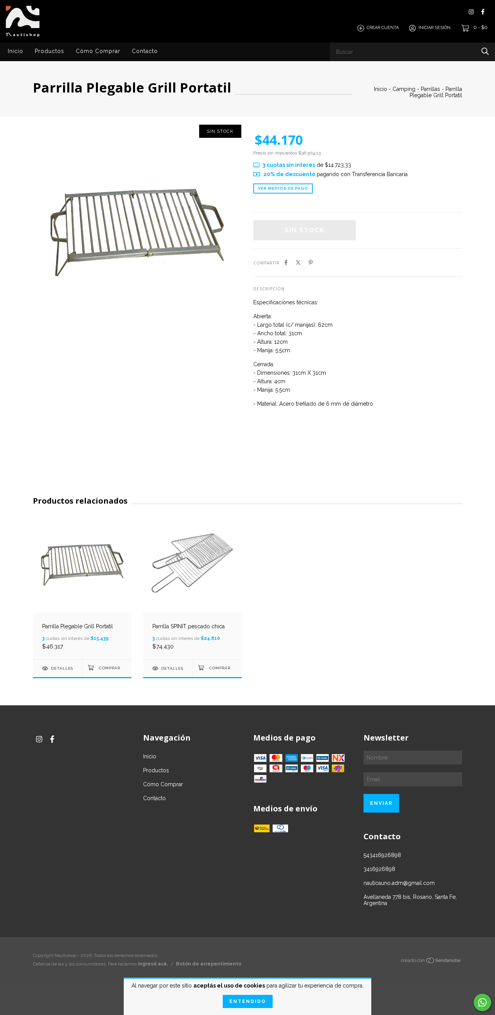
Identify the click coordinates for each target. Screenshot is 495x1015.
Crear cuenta (383, 28)
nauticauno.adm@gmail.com (399, 883)
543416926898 (382, 855)
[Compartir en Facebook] (286, 262)
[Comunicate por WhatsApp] (482, 1002)
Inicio (15, 51)
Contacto (145, 51)
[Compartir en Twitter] (298, 262)
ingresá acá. (153, 964)
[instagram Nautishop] (471, 12)
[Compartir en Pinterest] (311, 262)
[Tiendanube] (431, 962)
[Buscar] (485, 51)
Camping (404, 89)
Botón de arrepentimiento (208, 964)
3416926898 (379, 869)
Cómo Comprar (98, 51)
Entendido (247, 1001)
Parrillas (430, 89)
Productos (49, 51)
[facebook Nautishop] (483, 12)
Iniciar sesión (434, 28)
